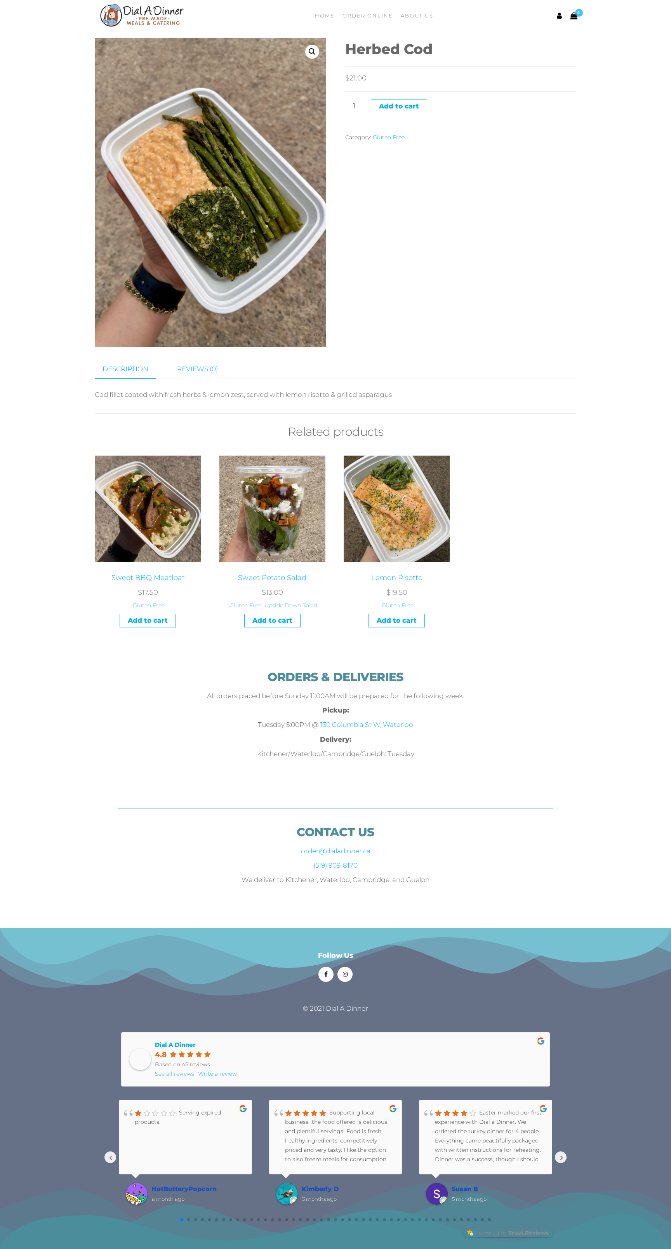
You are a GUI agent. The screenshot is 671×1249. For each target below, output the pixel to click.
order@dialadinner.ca (335, 851)
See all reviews (174, 1073)
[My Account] (560, 16)
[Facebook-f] (326, 974)
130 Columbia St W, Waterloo (366, 724)
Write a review (217, 1073)
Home (325, 15)
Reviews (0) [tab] (197, 369)
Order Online (367, 15)
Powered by (512, 1232)
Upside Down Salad (290, 605)
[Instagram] (345, 974)
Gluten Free (389, 137)
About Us (417, 15)
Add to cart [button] (148, 620)
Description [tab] (125, 369)
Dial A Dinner (175, 1044)
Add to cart (399, 106)
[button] (312, 52)
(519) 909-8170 (335, 865)
